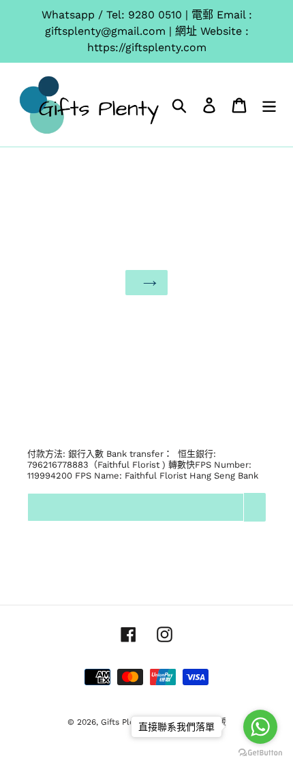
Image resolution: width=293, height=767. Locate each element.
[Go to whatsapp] (260, 727)
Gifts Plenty (123, 722)
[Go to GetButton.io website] (260, 753)
